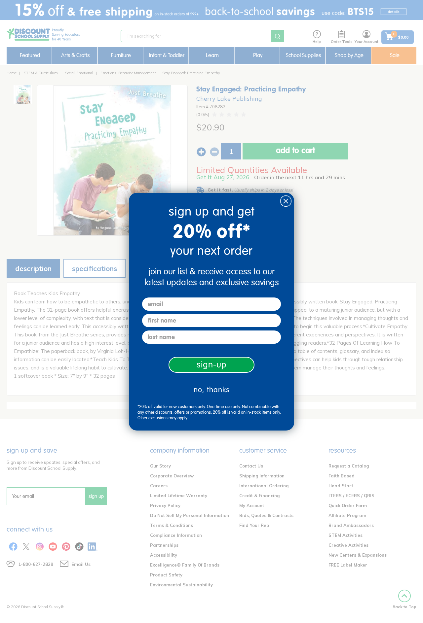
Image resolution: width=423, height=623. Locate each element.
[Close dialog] (286, 201)
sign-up (212, 365)
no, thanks (212, 389)
